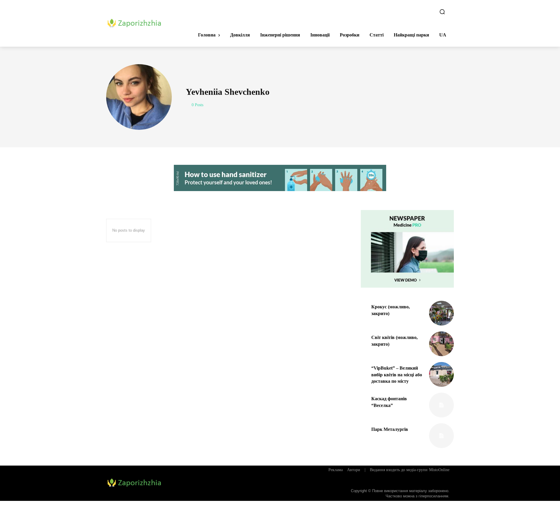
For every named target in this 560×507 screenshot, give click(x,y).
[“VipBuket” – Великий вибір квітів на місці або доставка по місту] (441, 374)
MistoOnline (439, 470)
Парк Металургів (389, 429)
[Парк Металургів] (441, 435)
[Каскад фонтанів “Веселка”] (441, 405)
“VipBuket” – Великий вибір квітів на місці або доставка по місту (396, 375)
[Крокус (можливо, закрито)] (441, 313)
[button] (442, 11)
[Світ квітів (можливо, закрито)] (441, 343)
